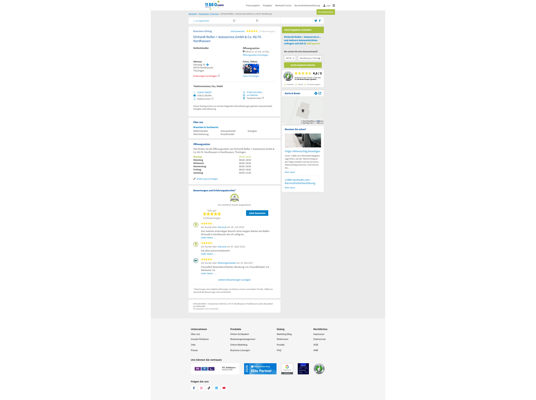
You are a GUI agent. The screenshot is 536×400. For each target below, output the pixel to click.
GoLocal (222, 227)
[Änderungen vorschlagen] (219, 76)
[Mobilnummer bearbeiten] (212, 99)
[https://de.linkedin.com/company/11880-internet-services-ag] (216, 388)
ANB (315, 350)
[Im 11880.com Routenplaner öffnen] (316, 93)
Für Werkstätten (326, 12)
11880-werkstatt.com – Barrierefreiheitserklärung (300, 181)
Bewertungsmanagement (242, 339)
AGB (315, 345)
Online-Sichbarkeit (239, 334)
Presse (194, 350)
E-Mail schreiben (254, 92)
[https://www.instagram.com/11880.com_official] (201, 388)
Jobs (193, 345)
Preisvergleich (253, 5)
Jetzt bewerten (257, 213)
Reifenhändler (201, 48)
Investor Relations (200, 339)
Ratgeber (267, 5)
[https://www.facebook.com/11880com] (194, 388)
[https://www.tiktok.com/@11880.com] (209, 388)
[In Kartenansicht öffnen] (320, 93)
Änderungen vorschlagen (205, 76)
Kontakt (280, 345)
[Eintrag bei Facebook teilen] (320, 20)
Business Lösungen (240, 350)
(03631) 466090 (204, 92)
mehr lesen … (208, 237)
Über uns (195, 334)
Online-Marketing (238, 345)
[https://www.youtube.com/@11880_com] (224, 388)
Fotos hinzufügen (251, 76)
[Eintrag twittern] (316, 20)
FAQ (279, 350)
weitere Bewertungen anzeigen (234, 279)
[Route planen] (207, 64)
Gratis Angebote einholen (303, 65)
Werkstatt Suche (283, 5)
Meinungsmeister (227, 262)
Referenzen (282, 339)
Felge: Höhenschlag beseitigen (302, 151)
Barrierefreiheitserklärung (307, 5)
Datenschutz (319, 339)
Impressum (318, 334)
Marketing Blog (284, 334)
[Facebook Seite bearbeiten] (263, 98)
